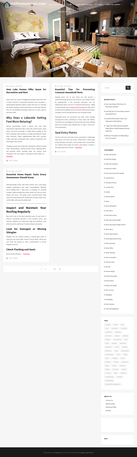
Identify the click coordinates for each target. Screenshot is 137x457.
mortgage (114, 358)
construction (110, 187)
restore (107, 369)
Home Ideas (109, 229)
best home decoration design (115, 173)
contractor (118, 332)
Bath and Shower (57, 4)
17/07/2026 (60, 86)
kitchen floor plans (111, 276)
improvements (109, 354)
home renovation (111, 257)
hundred (124, 347)
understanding (109, 377)
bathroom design (111, 159)
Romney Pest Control (78, 107)
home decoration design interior (116, 225)
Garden (108, 192)
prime (122, 358)
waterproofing (109, 380)
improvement (125, 351)
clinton (115, 325)
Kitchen (98, 4)
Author (19, 86)
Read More (9, 156)
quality (116, 362)
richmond (115, 369)
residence (122, 366)
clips (122, 325)
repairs (114, 366)
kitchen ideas (110, 281)
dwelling (125, 336)
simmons (108, 373)
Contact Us (109, 400)
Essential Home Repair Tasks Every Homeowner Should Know (26, 176)
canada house (110, 178)
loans (107, 358)
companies (115, 328)
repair (107, 366)
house (116, 347)
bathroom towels (111, 168)
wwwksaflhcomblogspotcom (113, 384)
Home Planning (13, 160)
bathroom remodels (112, 164)
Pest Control (61, 152)
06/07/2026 (11, 171)
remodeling (109, 299)
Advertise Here (110, 404)
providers (108, 362)
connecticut (109, 332)
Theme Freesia (66, 452)
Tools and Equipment (112, 309)
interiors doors (110, 262)
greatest (114, 343)
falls (126, 339)
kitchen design (110, 271)
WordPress (74, 452)
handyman (109, 347)
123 (55, 269)
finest (107, 343)
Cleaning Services (111, 183)
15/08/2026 (11, 86)
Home (70, 4)
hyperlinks (108, 351)
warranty (119, 377)
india (118, 354)
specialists (123, 373)
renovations (125, 362)
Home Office (109, 248)
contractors (108, 336)
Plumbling (109, 295)
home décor (109, 211)
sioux (115, 373)
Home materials (110, 243)
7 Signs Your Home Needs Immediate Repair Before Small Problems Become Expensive (118, 128)
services (124, 369)
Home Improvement (83, 4)
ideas (116, 351)
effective (108, 339)
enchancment (117, 339)
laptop (125, 354)
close (107, 328)
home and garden (113, 4)
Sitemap (108, 410)
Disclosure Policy (111, 407)
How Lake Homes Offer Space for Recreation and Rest (26, 91)
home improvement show (113, 239)
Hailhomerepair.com (28, 4)
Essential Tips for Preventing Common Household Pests (75, 91)
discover (117, 336)
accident (108, 325)
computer (123, 328)
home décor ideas (111, 215)
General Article (64, 12)
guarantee (123, 343)
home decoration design (113, 220)
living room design (111, 285)
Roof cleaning (110, 304)
